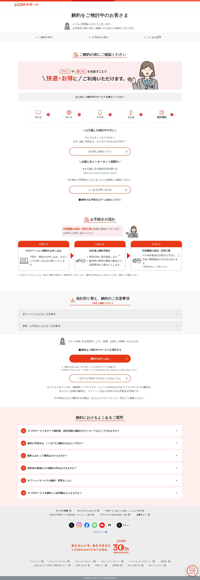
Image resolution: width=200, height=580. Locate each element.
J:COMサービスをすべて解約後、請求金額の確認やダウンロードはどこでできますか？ (73, 431)
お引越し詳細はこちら (100, 151)
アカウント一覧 (100, 532)
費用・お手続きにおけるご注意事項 (41, 326)
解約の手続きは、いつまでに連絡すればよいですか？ (56, 443)
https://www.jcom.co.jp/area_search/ (100, 173)
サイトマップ (35, 561)
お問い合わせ (81, 565)
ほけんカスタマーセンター (105, 398)
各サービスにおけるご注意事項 (39, 314)
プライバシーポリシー (83, 561)
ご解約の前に (46, 37)
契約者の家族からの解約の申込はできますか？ (52, 468)
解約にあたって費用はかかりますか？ (47, 455)
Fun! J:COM (70, 515)
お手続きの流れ (100, 37)
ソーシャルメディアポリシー (140, 561)
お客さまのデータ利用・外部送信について (50, 565)
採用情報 (115, 565)
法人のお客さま (134, 565)
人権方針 (163, 561)
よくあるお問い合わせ (100, 189)
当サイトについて (156, 565)
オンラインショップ (87, 511)
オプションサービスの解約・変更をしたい (50, 480)
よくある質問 (154, 37)
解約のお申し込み (100, 358)
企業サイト (141, 515)
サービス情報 (62, 511)
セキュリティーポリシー (110, 561)
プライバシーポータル (57, 561)
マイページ (94, 391)
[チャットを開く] (192, 570)
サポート (123, 511)
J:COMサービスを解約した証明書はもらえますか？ (55, 493)
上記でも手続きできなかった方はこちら (100, 378)
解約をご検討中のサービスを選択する (101, 350)
